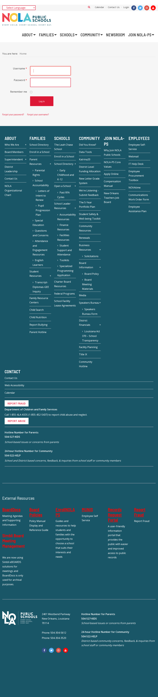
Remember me (18, 91)
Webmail (134, 156)
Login (126, 7)
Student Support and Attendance (64, 250)
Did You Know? (87, 144)
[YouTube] (153, 7)
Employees (139, 138)
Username (20, 68)
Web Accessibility (14, 385)
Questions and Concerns (40, 233)
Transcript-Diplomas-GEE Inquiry (41, 287)
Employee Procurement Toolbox (136, 176)
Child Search (36, 310)
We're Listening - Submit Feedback (89, 193)
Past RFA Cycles (63, 195)
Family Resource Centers (38, 300)
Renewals (84, 237)
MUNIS (87, 509)
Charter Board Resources (62, 284)
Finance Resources (63, 227)
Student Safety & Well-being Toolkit (89, 216)
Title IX (83, 354)
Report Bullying (38, 324)
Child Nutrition (38, 317)
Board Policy (91, 274)
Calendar (99, 7)
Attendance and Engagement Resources (40, 247)
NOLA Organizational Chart (13, 190)
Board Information (86, 265)
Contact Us (114, 7)
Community (89, 138)
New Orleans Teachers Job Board (111, 198)
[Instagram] (146, 7)
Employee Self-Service (137, 147)
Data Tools (85, 152)
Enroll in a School (39, 152)
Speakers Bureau (89, 302)
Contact (13, 371)
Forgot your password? (13, 114)
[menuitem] (28, 34)
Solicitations (91, 256)
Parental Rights (39, 173)
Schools (62, 138)
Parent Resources (35, 162)
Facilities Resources (63, 237)
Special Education (38, 223)
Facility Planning (88, 347)
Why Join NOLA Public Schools (112, 152)
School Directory (39, 144)
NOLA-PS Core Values (112, 164)
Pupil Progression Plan (43, 210)
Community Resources (85, 228)
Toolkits (64, 260)
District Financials (84, 323)
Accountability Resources (66, 217)
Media (82, 295)
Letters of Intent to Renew (42, 195)
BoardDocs (11, 509)
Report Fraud (139, 512)
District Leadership (11, 169)
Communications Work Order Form (139, 197)
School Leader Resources (62, 206)
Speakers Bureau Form (89, 312)
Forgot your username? (38, 114)
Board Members (14, 152)
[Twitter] (140, 7)
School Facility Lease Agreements (65, 303)
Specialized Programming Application (65, 270)
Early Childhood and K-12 (65, 175)
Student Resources (35, 274)
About (10, 138)
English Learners (38, 263)
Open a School (62, 186)
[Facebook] (133, 7)
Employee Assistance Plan (137, 209)
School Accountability (41, 183)
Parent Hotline (37, 332)
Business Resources (85, 247)
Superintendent (14, 159)
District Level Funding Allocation (89, 169)
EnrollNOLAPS (65, 512)
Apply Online (111, 174)
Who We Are (12, 144)
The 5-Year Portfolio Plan (87, 205)
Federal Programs (64, 293)
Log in (42, 101)
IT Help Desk (136, 164)
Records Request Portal (115, 514)
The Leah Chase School (63, 147)
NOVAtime (135, 187)
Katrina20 (84, 159)
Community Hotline (85, 364)
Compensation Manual (112, 184)
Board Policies (35, 512)
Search (89, 7)
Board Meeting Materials (87, 284)
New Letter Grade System (89, 181)
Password (20, 80)
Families (37, 138)
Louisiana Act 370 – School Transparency (91, 336)
